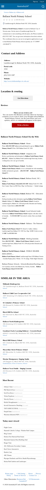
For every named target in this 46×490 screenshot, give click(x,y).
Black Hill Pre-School (10, 312)
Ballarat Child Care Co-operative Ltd (16, 293)
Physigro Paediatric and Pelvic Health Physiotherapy (20, 458)
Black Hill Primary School (12, 340)
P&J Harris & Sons (13, 390)
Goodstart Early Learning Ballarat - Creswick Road (22, 331)
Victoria (6, 12)
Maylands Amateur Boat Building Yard (15, 440)
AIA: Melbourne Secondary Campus (15, 446)
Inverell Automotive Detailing (16, 405)
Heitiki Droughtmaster (15, 402)
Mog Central (8, 433)
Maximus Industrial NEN (15, 414)
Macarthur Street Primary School (15, 350)
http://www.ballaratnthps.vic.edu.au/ (16, 81)
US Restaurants (34, 479)
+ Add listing (20, 473)
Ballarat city (12, 12)
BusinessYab (21, 479)
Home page (9, 473)
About (30, 473)
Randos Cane (8, 452)
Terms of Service (20, 475)
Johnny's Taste (12, 387)
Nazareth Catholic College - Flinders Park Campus (19, 430)
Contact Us (33, 475)
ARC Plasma (8, 455)
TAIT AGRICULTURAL (15, 408)
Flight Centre (8, 427)
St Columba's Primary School (13, 303)
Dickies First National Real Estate (14, 437)
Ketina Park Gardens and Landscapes (15, 461)
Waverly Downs (13, 399)
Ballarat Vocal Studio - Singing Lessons (17, 368)
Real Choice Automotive (11, 449)
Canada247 (23, 481)
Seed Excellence (13, 393)
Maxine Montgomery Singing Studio (16, 359)
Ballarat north (20, 12)
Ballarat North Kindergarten (13, 321)
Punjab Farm (12, 411)
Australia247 (23, 6)
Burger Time (8, 443)
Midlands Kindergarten (11, 284)
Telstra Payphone (13, 396)
